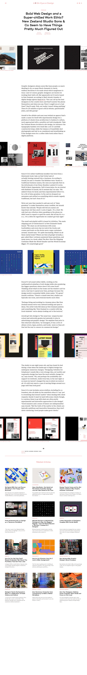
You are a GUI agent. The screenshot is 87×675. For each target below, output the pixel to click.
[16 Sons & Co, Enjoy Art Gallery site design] (43, 363)
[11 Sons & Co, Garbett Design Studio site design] (43, 280)
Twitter (26, 451)
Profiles (43, 10)
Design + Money (36, 589)
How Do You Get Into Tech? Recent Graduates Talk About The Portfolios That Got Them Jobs (16, 560)
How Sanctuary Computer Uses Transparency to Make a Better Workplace (42, 593)
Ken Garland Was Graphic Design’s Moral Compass (68, 559)
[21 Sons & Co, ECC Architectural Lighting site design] (43, 446)
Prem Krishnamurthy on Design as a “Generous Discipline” (15, 521)
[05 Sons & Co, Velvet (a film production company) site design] (43, 171)
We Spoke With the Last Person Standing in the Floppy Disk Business (15, 488)
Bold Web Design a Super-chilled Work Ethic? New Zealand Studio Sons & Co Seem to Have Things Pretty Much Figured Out (43, 21)
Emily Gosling (39, 34)
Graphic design (64, 589)
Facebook (31, 451)
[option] (43, 65)
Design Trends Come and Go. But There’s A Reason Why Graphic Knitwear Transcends (70, 488)
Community (35, 556)
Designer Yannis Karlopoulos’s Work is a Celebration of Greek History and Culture (15, 593)
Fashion (62, 484)
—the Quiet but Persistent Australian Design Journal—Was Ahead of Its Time (42, 488)
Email (40, 451)
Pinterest (36, 451)
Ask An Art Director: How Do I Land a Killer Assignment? (42, 559)
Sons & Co (41, 99)
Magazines (35, 484)
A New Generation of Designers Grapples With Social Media (70, 521)
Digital (7, 484)
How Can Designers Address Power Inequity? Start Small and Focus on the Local (70, 593)
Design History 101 (65, 556)
